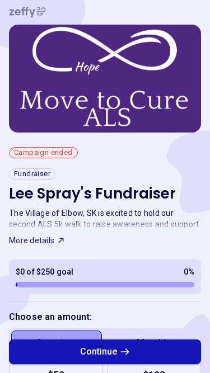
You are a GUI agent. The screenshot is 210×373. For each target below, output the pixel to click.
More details (31, 240)
